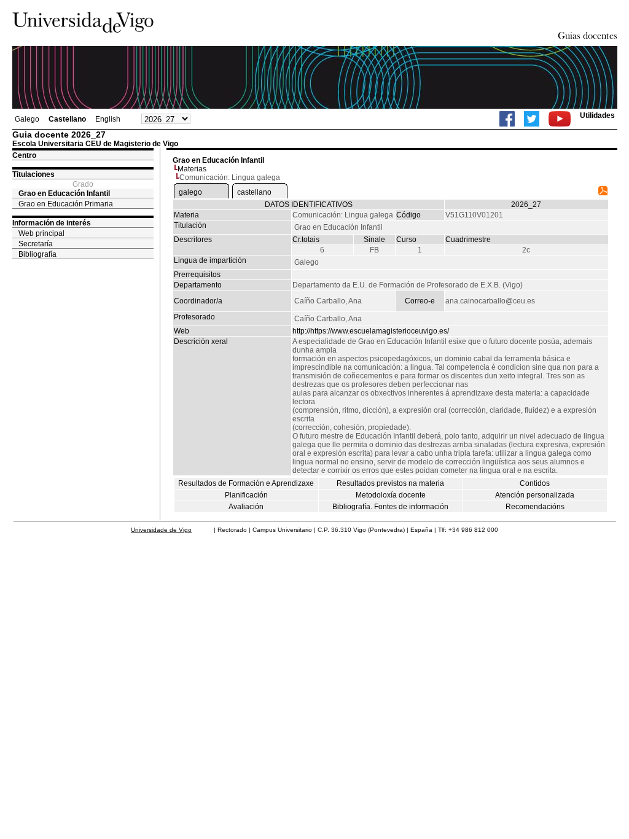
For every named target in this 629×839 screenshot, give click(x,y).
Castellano (67, 119)
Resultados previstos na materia (390, 483)
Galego (27, 119)
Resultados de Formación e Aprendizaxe (246, 483)
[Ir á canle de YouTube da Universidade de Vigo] (560, 119)
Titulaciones (33, 174)
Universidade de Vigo (161, 529)
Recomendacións (535, 506)
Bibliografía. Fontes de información (390, 506)
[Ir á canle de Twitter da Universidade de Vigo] (531, 119)
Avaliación (246, 506)
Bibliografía (37, 254)
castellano (254, 192)
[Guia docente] (603, 193)
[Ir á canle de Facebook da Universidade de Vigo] (507, 119)
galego (190, 192)
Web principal (41, 233)
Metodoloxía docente (391, 495)
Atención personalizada (534, 495)
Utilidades (597, 115)
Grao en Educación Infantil (64, 193)
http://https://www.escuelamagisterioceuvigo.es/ (370, 331)
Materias (192, 169)
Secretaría (35, 244)
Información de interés (51, 223)
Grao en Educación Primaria (65, 204)
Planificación (246, 495)
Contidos (535, 483)
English (107, 119)
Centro (24, 155)
